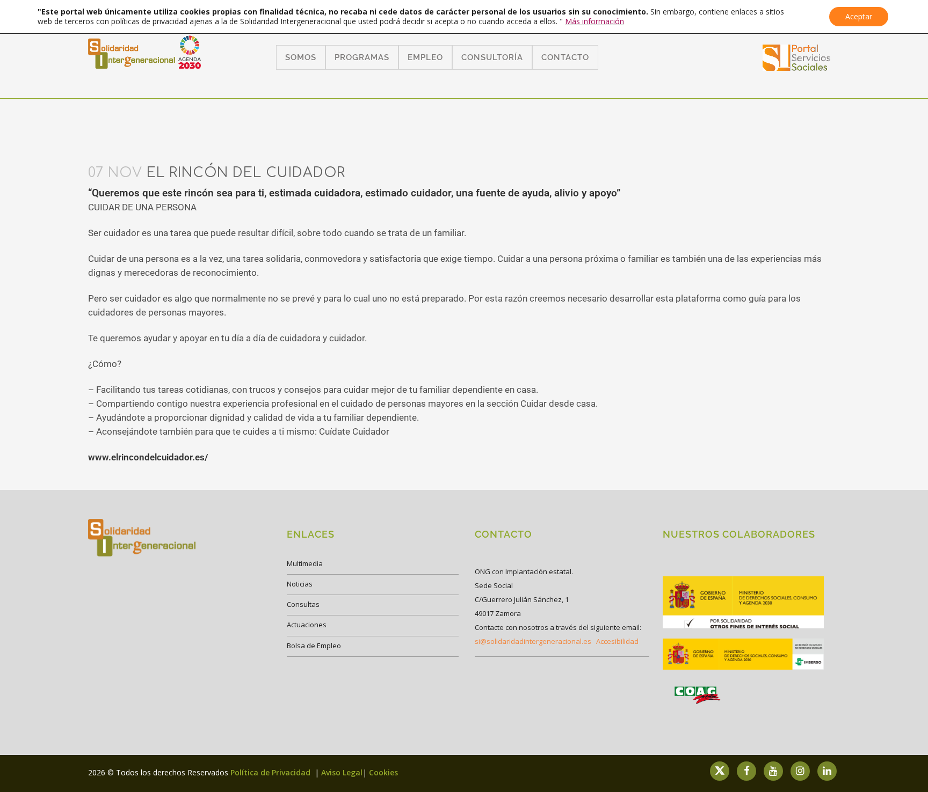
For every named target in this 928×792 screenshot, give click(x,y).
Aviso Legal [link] (342, 772)
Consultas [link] (303, 604)
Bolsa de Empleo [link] (314, 645)
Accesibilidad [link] (617, 641)
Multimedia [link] (305, 563)
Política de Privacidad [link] (271, 772)
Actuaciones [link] (307, 624)
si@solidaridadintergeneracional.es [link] (533, 641)
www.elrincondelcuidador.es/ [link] (148, 457)
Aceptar (858, 16)
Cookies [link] (383, 772)
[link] (797, 67)
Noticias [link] (300, 584)
